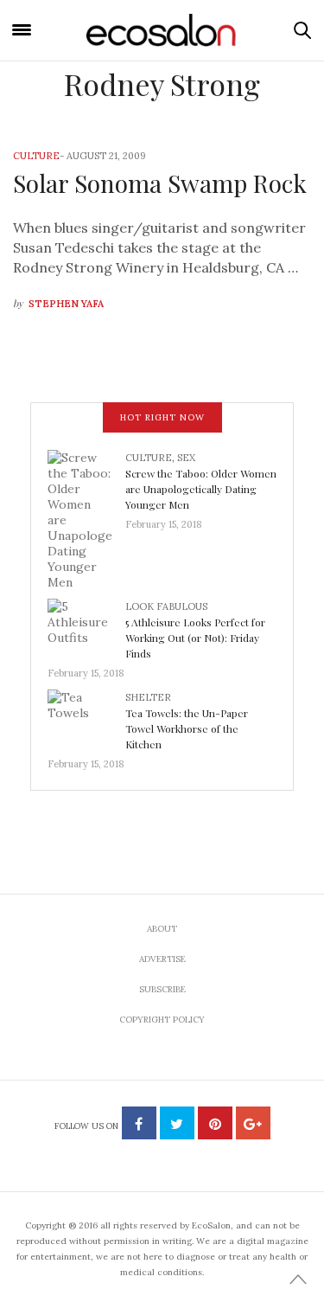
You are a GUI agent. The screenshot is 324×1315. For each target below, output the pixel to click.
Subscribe (162, 989)
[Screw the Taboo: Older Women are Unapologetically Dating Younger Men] (86, 518)
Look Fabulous (166, 606)
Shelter (148, 697)
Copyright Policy (162, 1019)
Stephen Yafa (66, 304)
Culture (36, 156)
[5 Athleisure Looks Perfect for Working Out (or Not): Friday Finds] (86, 626)
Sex (186, 458)
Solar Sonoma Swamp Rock (160, 183)
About (162, 928)
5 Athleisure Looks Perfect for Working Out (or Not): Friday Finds (195, 637)
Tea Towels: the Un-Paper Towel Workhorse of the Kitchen (186, 728)
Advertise (162, 959)
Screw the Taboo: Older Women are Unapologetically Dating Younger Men (200, 488)
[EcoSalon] (162, 31)
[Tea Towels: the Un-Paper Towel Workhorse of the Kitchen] (86, 717)
